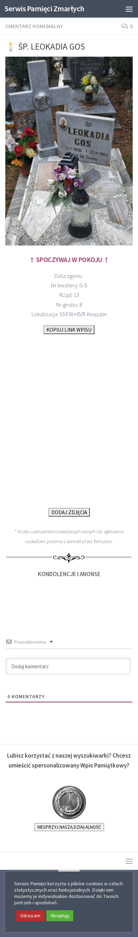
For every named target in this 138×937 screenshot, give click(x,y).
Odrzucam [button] (30, 916)
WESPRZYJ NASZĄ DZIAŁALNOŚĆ (69, 827)
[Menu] (129, 9)
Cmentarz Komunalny (34, 26)
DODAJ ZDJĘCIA (69, 512)
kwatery (67, 285)
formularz (103, 541)
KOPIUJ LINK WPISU (69, 329)
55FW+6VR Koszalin (83, 314)
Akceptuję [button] (60, 916)
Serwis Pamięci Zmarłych (44, 8)
